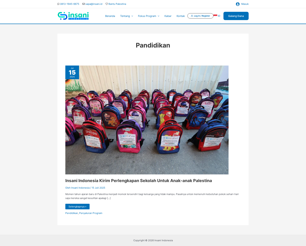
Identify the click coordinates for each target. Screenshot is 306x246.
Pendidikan (71, 213)
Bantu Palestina (117, 3)
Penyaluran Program (90, 213)
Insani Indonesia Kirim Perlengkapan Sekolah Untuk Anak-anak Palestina (138, 180)
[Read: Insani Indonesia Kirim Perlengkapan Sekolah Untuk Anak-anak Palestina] (147, 119)
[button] (131, 16)
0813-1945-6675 (69, 3)
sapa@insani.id (93, 3)
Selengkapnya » (77, 206)
